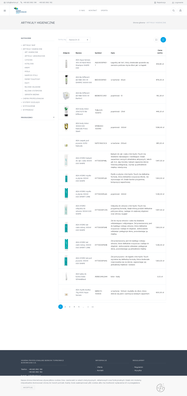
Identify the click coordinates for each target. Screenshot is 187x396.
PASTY (27, 83)
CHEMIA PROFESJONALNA (33, 98)
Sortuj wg (62, 39)
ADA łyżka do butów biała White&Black (81, 276)
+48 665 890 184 (29, 2)
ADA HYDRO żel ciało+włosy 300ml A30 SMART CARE (83, 245)
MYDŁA (27, 71)
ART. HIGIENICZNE (31, 52)
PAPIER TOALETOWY (32, 79)
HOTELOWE (29, 64)
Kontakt (93, 10)
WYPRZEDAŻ (28, 110)
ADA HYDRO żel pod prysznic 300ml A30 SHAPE (84, 260)
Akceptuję (28, 387)
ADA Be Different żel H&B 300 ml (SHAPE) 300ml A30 (84, 79)
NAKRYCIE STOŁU (31, 75)
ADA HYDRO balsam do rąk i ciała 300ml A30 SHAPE (84, 160)
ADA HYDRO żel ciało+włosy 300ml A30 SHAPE (83, 227)
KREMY (27, 68)
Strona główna (139, 22)
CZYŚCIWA (28, 60)
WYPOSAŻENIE (29, 106)
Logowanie (178, 2)
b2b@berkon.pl (11, 2)
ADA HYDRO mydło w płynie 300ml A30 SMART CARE (83, 194)
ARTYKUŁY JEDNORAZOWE (35, 56)
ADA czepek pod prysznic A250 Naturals (82, 143)
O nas (82, 10)
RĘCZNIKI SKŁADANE (32, 87)
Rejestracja (161, 2)
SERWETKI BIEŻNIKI (32, 94)
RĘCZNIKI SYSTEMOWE (33, 91)
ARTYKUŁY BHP (29, 45)
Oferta (104, 10)
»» (93, 307)
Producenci (26, 117)
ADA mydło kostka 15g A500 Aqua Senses (83, 292)
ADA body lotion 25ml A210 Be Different (82, 111)
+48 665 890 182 (45, 2)
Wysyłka (138, 370)
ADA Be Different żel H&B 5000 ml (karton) (82, 95)
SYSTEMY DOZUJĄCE (31, 102)
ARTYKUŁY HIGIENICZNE (32, 49)
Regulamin (138, 367)
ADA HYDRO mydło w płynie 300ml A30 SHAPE (83, 178)
